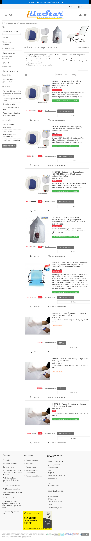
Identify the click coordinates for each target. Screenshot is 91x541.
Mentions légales (9, 498)
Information (6, 87)
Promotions (7, 460)
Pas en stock (9, 79)
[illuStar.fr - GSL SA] (45, 14)
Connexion (85, 7)
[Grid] (26, 75)
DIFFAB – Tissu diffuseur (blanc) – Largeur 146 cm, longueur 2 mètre (70, 359)
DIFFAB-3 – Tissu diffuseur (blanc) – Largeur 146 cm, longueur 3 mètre (69, 405)
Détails (83, 69)
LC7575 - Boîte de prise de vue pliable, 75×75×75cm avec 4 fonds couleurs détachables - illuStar (67, 128)
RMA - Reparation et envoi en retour (12, 493)
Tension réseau (11, 71)
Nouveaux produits (10, 464)
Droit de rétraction (9, 104)
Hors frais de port (50, 111)
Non (6, 63)
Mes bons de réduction (11, 140)
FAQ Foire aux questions (11, 489)
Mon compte (6, 120)
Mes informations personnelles (9, 136)
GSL (6, 45)
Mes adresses (8, 131)
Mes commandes (9, 124)
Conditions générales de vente (12, 100)
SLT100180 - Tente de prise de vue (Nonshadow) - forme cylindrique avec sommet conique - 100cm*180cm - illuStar (68, 219)
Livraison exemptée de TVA (11, 109)
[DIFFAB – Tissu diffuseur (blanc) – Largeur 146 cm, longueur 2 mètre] (37, 371)
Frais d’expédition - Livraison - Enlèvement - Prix (11, 480)
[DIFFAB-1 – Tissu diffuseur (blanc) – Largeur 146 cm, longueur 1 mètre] (37, 325)
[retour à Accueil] (2, 23)
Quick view (35, 120)
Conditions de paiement (11, 485)
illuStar (7, 42)
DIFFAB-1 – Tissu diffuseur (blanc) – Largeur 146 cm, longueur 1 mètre (69, 314)
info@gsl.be (57, 508)
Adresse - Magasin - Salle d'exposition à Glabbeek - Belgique (12, 93)
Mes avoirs (7, 128)
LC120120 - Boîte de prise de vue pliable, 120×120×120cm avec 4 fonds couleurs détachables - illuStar (68, 174)
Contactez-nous (8, 467)
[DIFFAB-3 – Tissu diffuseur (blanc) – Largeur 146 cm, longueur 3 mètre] (37, 416)
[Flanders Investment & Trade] (37, 520)
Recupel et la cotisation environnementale (11, 114)
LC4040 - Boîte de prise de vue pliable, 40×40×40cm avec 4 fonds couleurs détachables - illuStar (67, 83)
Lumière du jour (10, 53)
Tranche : (5, 32)
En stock (8, 82)
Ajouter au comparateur (58, 120)
